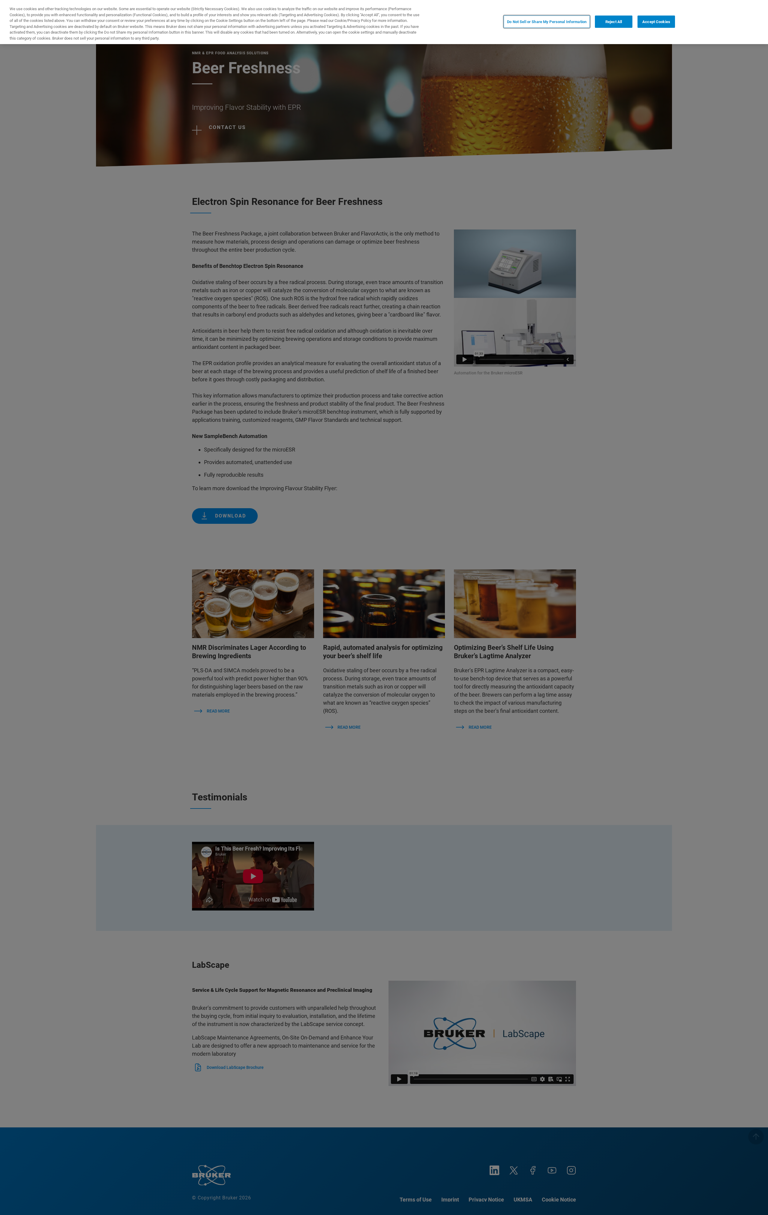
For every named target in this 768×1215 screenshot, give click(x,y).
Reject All (613, 21)
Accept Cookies (656, 21)
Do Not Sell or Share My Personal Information (546, 21)
